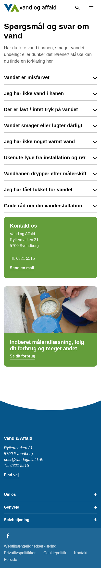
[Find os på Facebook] (8, 536)
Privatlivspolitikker (20, 553)
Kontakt (80, 553)
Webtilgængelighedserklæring (30, 546)
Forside (10, 559)
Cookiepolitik (54, 553)
